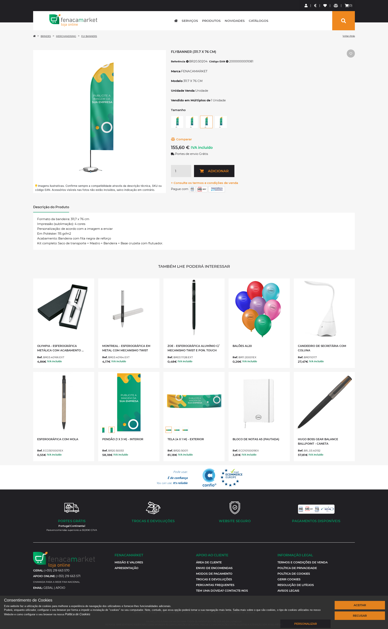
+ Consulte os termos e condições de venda (204, 183)
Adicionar (218, 171)
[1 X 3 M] (112, 430)
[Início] (34, 36)
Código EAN (217, 61)
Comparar (184, 139)
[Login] (306, 5)
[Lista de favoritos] (325, 5)
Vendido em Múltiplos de (190, 100)
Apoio (60, 588)
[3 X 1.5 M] (177, 430)
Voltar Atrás (349, 36)
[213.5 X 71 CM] (177, 122)
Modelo (177, 81)
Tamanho (178, 110)
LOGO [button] (73, 20)
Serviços (190, 21)
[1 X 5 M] (103, 430)
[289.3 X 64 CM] (192, 122)
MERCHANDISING (66, 36)
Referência (178, 61)
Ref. (39, 357)
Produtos (211, 21)
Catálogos (258, 21)
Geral (48, 588)
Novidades (235, 21)
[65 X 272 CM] (221, 122)
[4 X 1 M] (169, 430)
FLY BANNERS (89, 36)
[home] (176, 20)
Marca (175, 71)
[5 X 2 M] (185, 430)
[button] (288, 579)
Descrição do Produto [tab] (51, 207)
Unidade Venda (183, 90)
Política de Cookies (77, 614)
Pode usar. (172, 477)
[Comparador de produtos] (336, 5)
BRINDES (46, 36)
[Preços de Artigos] (315, 5)
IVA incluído (202, 147)
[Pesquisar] (343, 20)
